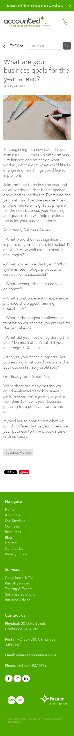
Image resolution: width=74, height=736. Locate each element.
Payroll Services (17, 583)
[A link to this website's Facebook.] (9, 678)
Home (9, 509)
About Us (12, 515)
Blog (8, 537)
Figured (11, 543)
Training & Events (18, 588)
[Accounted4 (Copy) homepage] (27, 22)
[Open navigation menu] (55, 22)
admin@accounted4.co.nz (30, 655)
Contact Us (14, 548)
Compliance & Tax (19, 577)
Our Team (12, 526)
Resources (13, 531)
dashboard (34, 718)
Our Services (15, 520)
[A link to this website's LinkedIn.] (26, 678)
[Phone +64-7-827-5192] (65, 22)
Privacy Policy (16, 554)
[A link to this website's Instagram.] (17, 678)
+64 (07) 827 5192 (25, 665)
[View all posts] (4, 46)
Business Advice (17, 600)
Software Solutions (20, 594)
